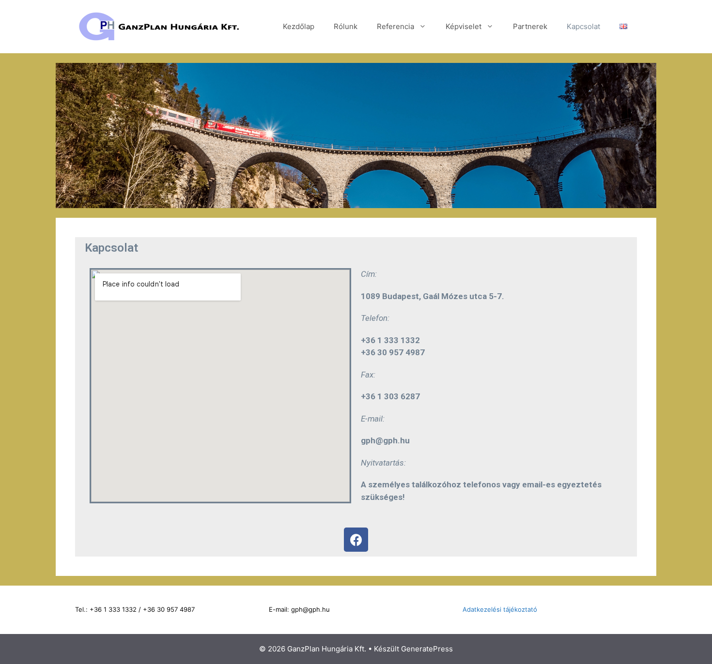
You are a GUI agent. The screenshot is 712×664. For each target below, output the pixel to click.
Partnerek (530, 26)
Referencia (395, 26)
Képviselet (463, 26)
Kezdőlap (298, 26)
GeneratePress (427, 648)
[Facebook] (356, 540)
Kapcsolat (583, 26)
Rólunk (345, 26)
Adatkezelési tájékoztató (500, 609)
